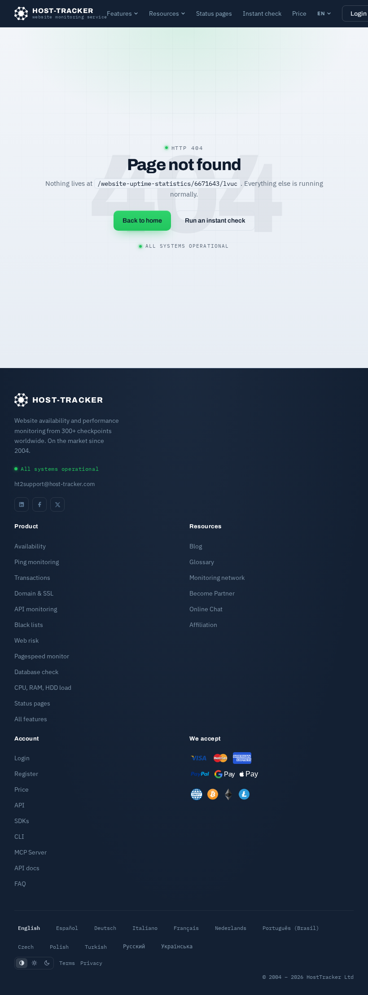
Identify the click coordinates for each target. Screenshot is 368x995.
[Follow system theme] (21, 963)
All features (30, 719)
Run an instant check (215, 220)
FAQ (20, 884)
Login (22, 758)
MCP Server (30, 852)
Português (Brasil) (291, 928)
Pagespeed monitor (41, 656)
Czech (26, 946)
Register (26, 774)
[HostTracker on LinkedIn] (21, 504)
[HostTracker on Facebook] (39, 504)
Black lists (28, 625)
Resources (164, 13)
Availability (30, 546)
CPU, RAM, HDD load (42, 688)
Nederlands (230, 928)
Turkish (96, 946)
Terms (67, 963)
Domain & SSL (33, 593)
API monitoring (35, 609)
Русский (134, 946)
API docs (26, 868)
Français (186, 928)
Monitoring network (217, 578)
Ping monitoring (36, 562)
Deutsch (105, 928)
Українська (177, 946)
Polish (59, 946)
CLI (19, 837)
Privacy (91, 963)
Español (67, 928)
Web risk (26, 640)
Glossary (201, 562)
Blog (195, 546)
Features (119, 13)
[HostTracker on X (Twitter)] (57, 504)
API (19, 805)
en (321, 13)
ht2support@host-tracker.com (54, 484)
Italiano (145, 928)
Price (299, 13)
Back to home (142, 220)
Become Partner (212, 593)
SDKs (21, 821)
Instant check (262, 13)
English (29, 927)
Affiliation (203, 625)
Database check (36, 672)
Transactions (32, 578)
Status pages (214, 13)
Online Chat (206, 609)
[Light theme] (34, 963)
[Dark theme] (47, 963)
